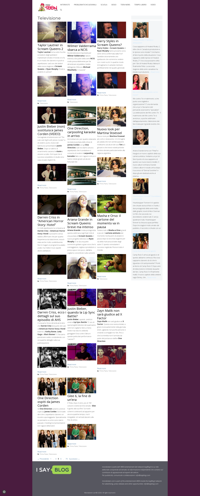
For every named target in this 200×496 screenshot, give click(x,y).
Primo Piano (104, 95)
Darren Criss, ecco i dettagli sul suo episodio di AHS (52, 316)
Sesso (113, 5)
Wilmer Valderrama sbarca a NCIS (81, 48)
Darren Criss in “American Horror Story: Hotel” (51, 221)
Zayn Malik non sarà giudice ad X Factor (109, 314)
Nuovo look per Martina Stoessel (109, 131)
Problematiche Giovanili (85, 5)
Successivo (74, 459)
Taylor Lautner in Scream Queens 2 (50, 47)
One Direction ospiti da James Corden (49, 402)
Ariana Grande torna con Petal (144, 147)
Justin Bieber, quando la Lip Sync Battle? (81, 312)
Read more (42, 101)
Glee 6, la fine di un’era (79, 398)
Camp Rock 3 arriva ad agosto (144, 251)
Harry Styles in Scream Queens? (109, 43)
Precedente (43, 459)
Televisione (44, 103)
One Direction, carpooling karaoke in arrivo (81, 132)
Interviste (65, 5)
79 (66, 459)
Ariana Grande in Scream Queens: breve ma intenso (80, 223)
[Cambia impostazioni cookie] (4, 492)
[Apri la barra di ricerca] (61, 9)
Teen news (125, 5)
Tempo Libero (140, 5)
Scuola (104, 5)
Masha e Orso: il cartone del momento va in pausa (109, 221)
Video (153, 5)
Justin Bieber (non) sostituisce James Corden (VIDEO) (51, 130)
